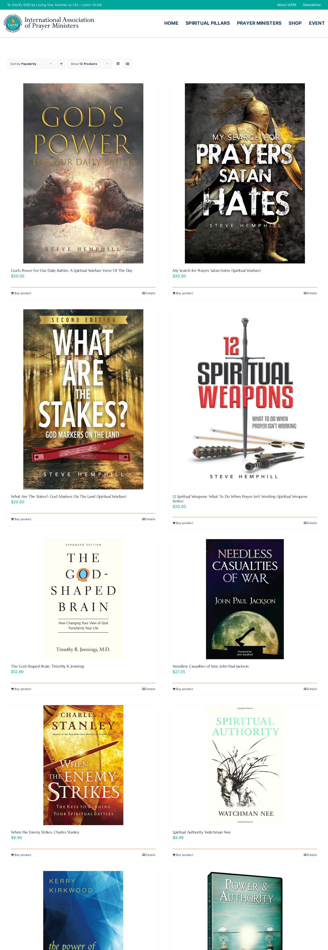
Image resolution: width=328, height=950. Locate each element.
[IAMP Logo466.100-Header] (48, 15)
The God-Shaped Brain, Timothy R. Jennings (47, 666)
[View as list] (127, 63)
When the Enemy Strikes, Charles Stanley (45, 832)
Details (150, 293)
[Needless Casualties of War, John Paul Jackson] (245, 599)
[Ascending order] (61, 64)
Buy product (22, 293)
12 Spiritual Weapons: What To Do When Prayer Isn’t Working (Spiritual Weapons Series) (240, 498)
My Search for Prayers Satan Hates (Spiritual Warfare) (217, 270)
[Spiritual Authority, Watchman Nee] (245, 765)
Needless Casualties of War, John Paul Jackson (211, 666)
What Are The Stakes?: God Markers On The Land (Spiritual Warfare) (68, 496)
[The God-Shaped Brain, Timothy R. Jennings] (83, 599)
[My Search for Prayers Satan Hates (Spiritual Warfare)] (245, 173)
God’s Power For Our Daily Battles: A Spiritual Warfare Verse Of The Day (71, 270)
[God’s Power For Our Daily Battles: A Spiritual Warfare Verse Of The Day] (83, 173)
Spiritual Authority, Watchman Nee (202, 832)
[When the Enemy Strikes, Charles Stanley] (83, 765)
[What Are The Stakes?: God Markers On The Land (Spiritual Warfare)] (83, 399)
